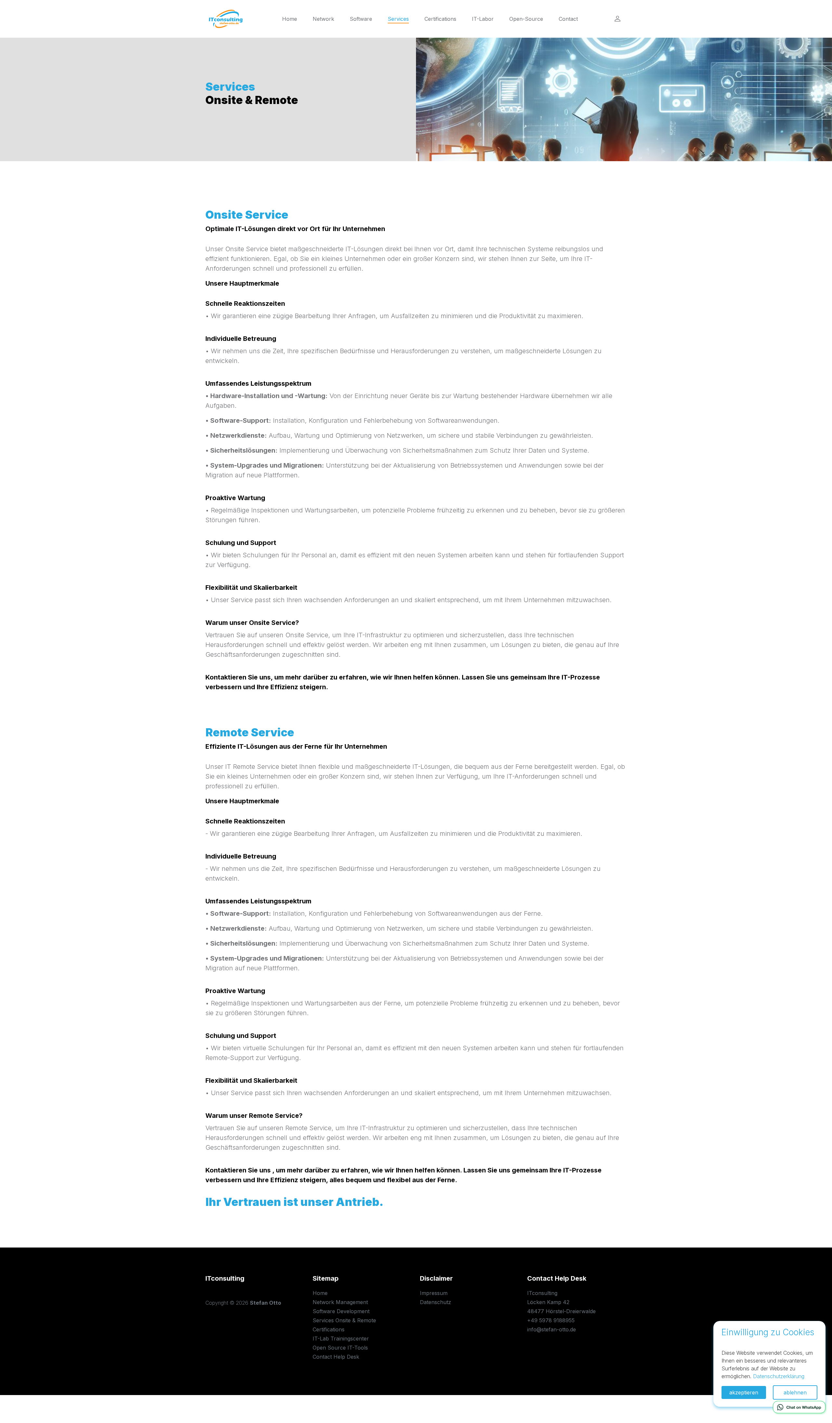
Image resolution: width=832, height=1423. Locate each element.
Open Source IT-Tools (340, 1347)
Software (361, 19)
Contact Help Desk (336, 1356)
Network (323, 19)
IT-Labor (483, 19)
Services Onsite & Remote (344, 1320)
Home (289, 19)
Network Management (340, 1302)
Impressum (434, 1293)
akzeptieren (743, 1392)
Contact (568, 19)
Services (398, 19)
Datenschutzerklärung (778, 1376)
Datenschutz (435, 1302)
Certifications (440, 19)
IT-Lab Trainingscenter (341, 1338)
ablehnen (795, 1392)
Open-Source (526, 19)
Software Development (341, 1311)
